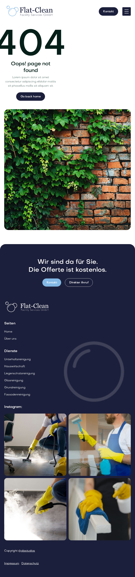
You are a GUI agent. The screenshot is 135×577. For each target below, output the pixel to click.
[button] (126, 11)
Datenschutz (30, 563)
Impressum (11, 563)
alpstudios (28, 551)
